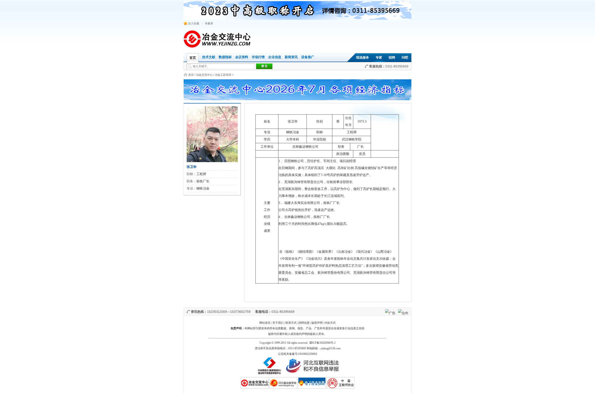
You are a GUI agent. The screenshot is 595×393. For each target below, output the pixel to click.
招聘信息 (304, 322)
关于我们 (278, 322)
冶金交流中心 (204, 75)
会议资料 (241, 57)
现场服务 (362, 57)
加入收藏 (193, 23)
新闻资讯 (291, 57)
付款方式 (330, 322)
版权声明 (317, 322)
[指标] (297, 88)
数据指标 (225, 57)
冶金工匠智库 (223, 75)
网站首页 (265, 322)
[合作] (403, 313)
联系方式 (291, 322)
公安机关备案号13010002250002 (297, 354)
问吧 (405, 57)
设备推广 (307, 57)
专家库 (209, 23)
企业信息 (274, 57)
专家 (379, 57)
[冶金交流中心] (217, 46)
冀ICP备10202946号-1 (322, 342)
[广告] (390, 313)
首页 (191, 75)
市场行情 (258, 57)
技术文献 (208, 57)
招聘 (392, 57)
